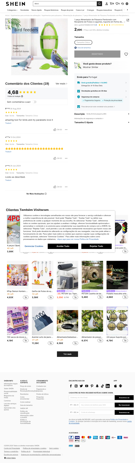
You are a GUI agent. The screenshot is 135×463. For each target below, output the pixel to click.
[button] (122, 3)
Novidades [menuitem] (24, 10)
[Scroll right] (127, 10)
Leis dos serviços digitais (10, 404)
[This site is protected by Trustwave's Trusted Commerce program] (71, 446)
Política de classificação (24, 412)
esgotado (97, 54)
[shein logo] (15, 3)
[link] (112, 3)
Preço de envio (25, 386)
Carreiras (7, 401)
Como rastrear (25, 402)
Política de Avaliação (14, 96)
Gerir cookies (54, 448)
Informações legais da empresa (11, 384)
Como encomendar (24, 398)
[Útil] (54, 129)
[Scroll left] (124, 10)
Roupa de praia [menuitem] (67, 10)
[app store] (115, 387)
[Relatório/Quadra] (66, 129)
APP (115, 381)
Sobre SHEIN (9, 389)
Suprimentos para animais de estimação (25, 15)
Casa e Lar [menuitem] (80, 10)
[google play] (120, 387)
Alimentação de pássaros (72, 15)
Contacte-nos (41, 386)
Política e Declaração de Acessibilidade (25, 421)
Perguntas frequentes (40, 398)
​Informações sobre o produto (26, 416)
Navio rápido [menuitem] (37, 10)
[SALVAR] (126, 54)
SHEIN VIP (24, 408)
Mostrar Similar (90, 67)
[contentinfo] (101, 439)
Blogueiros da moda (9, 397)
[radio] (83, 42)
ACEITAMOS (73, 433)
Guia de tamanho (26, 405)
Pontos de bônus (42, 394)
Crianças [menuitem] (90, 10)
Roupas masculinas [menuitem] (104, 10)
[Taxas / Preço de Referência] (83, 30)
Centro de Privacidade (12, 448)
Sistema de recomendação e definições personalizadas (41, 455)
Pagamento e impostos (41, 390)
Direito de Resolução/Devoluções (28, 390)
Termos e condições (11, 451)
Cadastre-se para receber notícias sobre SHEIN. (91, 393)
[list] (90, 386)
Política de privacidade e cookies (34, 448)
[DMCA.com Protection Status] (77, 446)
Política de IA (25, 451)
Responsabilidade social (10, 392)
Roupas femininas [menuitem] (51, 10)
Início (7, 15)
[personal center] (106, 3)
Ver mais (67, 354)
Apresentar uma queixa (9, 409)
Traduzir (8, 123)
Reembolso (24, 394)
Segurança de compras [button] (90, 97)
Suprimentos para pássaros (52, 15)
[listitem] (18, 236)
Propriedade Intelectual (41, 451)
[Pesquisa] (99, 3)
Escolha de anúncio (11, 455)
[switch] (34, 102)
